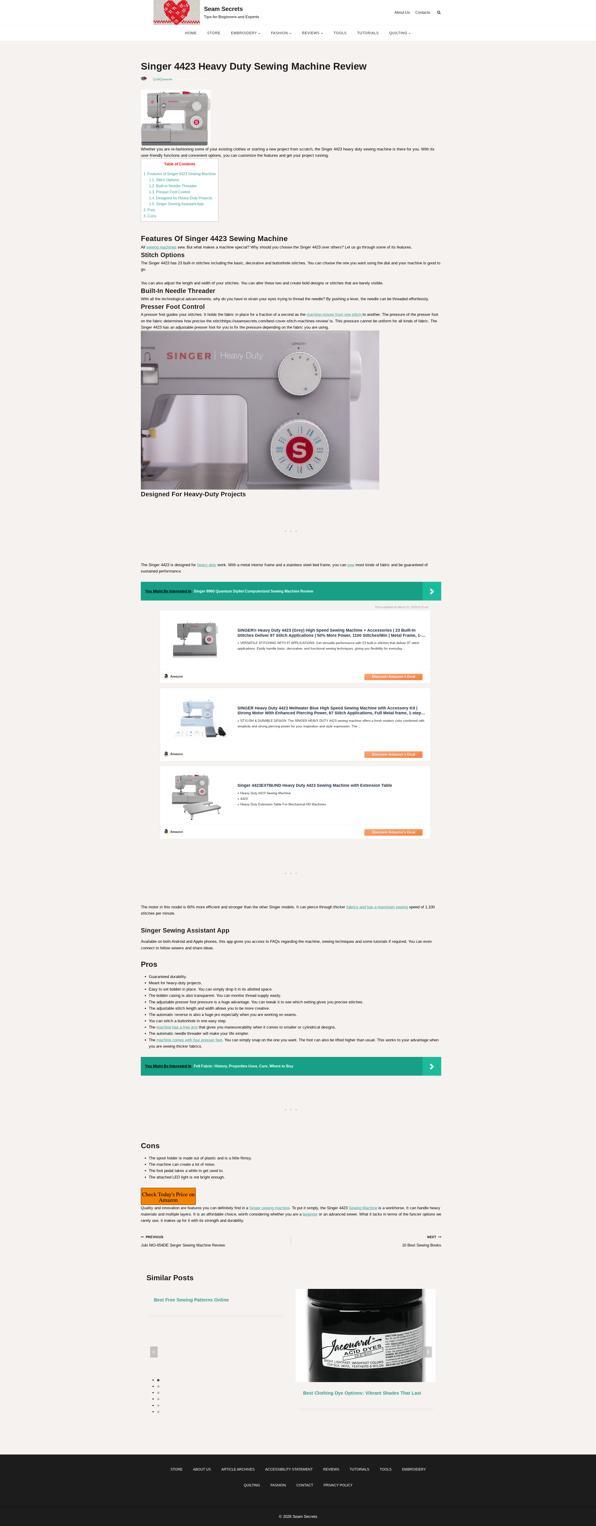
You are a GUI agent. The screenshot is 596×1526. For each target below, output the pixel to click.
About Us (402, 12)
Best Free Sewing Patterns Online (191, 1299)
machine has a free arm (177, 1027)
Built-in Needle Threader (173, 186)
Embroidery (414, 1469)
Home (191, 33)
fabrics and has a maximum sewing (377, 907)
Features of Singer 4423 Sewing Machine (179, 174)
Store (213, 33)
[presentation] (366, 1335)
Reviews (331, 1469)
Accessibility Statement (289, 1469)
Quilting (252, 1485)
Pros (149, 210)
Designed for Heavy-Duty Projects (180, 198)
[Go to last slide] (154, 1352)
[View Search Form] (439, 12)
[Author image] (144, 79)
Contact (304, 1485)
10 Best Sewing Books (421, 1241)
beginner (310, 1214)
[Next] (428, 1352)
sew (350, 565)
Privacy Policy (338, 1485)
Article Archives (238, 1469)
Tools (340, 33)
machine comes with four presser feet (189, 1040)
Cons (149, 216)
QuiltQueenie (162, 79)
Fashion (278, 1485)
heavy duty (206, 565)
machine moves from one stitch (334, 314)
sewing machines (161, 247)
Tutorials (368, 33)
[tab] (158, 1380)
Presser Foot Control (169, 192)
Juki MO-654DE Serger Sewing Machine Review (183, 1241)
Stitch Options (164, 180)
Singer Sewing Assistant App (176, 204)
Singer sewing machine (269, 1208)
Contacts (422, 12)
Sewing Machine (363, 1208)
